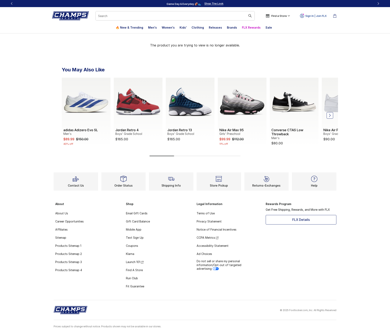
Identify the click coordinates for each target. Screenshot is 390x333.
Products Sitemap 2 (68, 254)
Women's (168, 27)
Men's (152, 27)
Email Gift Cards (136, 213)
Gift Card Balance (138, 221)
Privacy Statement (209, 221)
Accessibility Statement (213, 245)
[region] (195, 3)
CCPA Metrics (206, 237)
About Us (61, 213)
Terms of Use (206, 213)
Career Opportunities (69, 221)
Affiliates (61, 229)
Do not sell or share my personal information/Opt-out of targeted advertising (219, 264)
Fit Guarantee (135, 286)
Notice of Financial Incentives (216, 229)
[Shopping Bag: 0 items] (335, 16)
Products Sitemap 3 (68, 262)
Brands (232, 27)
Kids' (183, 27)
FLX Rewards (251, 27)
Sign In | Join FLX (316, 15)
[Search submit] (250, 15)
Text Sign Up (135, 237)
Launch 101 (133, 262)
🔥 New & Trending (129, 27)
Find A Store (134, 270)
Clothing (198, 27)
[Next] (378, 3)
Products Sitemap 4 (68, 270)
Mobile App (133, 229)
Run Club (132, 278)
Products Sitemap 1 (68, 245)
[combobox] (175, 15)
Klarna (130, 254)
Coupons (132, 245)
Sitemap (60, 237)
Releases (215, 27)
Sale (268, 27)
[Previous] (12, 3)
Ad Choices (204, 254)
